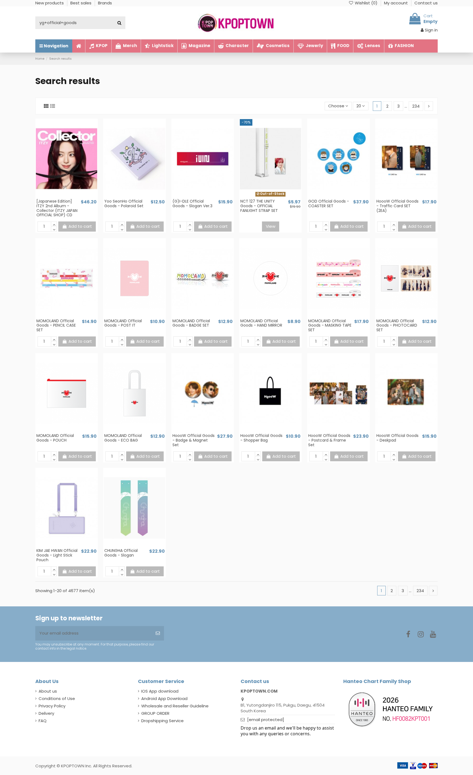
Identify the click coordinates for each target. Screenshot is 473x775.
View (270, 226)
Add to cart (80, 226)
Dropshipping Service (162, 721)
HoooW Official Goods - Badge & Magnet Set (193, 440)
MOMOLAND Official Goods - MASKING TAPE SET (329, 325)
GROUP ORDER (155, 713)
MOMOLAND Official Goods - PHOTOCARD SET (396, 325)
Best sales (81, 3)
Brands (105, 3)
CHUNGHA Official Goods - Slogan (121, 553)
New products (50, 3)
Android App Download (164, 698)
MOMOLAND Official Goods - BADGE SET (191, 323)
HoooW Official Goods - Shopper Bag (261, 438)
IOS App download (159, 691)
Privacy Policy (52, 706)
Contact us (426, 3)
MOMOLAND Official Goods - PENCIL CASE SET (56, 325)
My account (396, 3)
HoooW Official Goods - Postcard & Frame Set (329, 440)
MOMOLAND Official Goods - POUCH (55, 438)
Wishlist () (366, 3)
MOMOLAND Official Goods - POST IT (123, 323)
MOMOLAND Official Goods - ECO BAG (123, 438)
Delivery (46, 713)
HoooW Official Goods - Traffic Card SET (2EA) (397, 205)
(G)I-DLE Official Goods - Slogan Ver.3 (192, 203)
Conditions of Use (57, 698)
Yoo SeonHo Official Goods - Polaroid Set (123, 203)
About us (48, 691)
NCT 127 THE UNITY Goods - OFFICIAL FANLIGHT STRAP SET (259, 205)
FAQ (43, 721)
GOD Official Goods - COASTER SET (328, 203)
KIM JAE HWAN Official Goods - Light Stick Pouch (56, 555)
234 (416, 106)
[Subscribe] (158, 633)
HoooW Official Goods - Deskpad (397, 438)
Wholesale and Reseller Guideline (175, 706)
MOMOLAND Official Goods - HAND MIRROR (261, 323)
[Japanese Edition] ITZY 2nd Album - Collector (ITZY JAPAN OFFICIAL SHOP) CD (56, 208)
